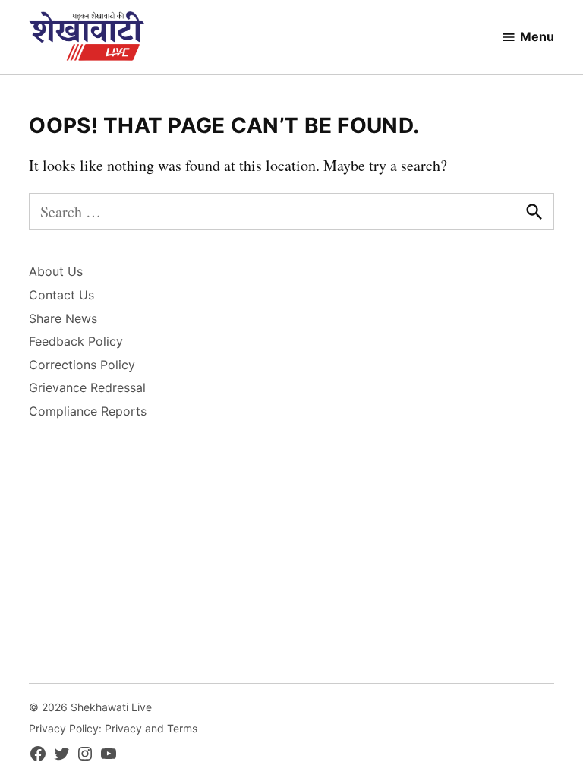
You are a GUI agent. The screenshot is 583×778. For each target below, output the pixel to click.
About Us (56, 271)
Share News (63, 318)
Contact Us (61, 294)
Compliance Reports (88, 411)
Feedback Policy (76, 341)
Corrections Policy (82, 364)
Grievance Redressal (87, 387)
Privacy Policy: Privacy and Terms (113, 728)
